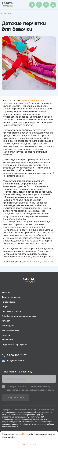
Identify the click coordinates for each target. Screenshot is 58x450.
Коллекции (7, 339)
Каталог (6, 320)
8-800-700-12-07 (16, 355)
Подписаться (16, 397)
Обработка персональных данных (19, 316)
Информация (8, 302)
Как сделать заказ (11, 330)
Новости (8, 13)
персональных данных (18, 390)
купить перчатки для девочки (24, 102)
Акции (5, 306)
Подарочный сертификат (14, 344)
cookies (22, 434)
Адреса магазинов (11, 297)
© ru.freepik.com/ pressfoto (37, 261)
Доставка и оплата (11, 311)
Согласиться (29, 444)
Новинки (6, 335)
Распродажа (8, 325)
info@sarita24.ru (16, 360)
